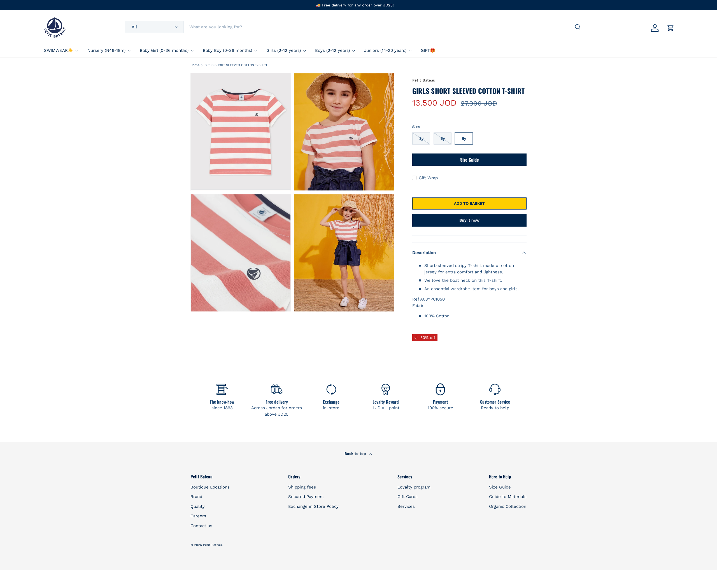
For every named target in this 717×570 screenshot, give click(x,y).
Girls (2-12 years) (283, 50)
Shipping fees (302, 487)
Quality (197, 506)
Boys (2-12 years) (332, 50)
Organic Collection (507, 506)
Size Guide (469, 159)
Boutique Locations (210, 487)
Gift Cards (407, 496)
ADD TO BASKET (469, 203)
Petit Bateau (423, 80)
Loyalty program (413, 487)
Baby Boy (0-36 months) (227, 50)
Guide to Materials (508, 496)
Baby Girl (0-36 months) (164, 50)
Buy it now (469, 220)
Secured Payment (306, 496)
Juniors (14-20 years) (385, 50)
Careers (198, 515)
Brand (196, 496)
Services (406, 506)
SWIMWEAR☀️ (58, 50)
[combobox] (355, 27)
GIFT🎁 (428, 50)
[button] (670, 28)
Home (194, 65)
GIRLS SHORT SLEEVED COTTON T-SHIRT (235, 65)
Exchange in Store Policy (313, 506)
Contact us (201, 525)
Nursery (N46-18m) (106, 50)
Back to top (355, 454)
